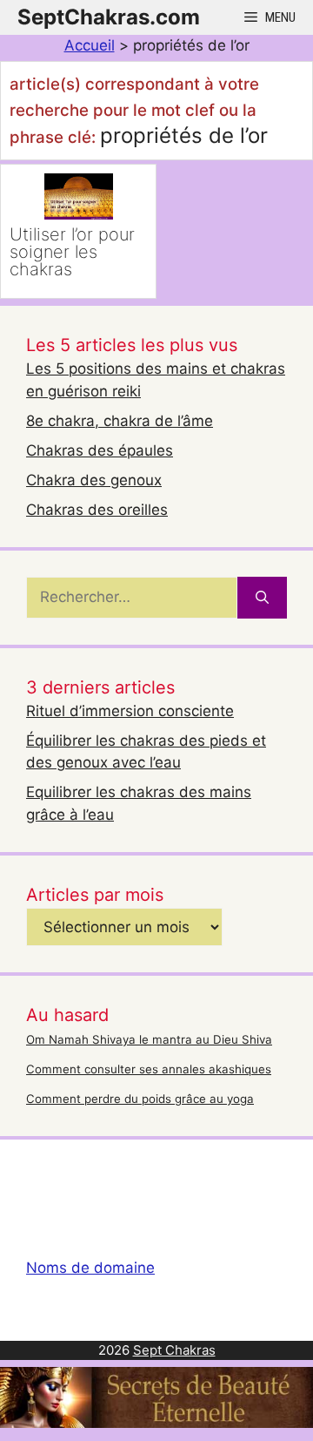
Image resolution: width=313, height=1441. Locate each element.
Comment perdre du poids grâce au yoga (140, 1099)
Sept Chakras (174, 1350)
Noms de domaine (90, 1267)
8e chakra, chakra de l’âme (119, 421)
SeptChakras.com (108, 17)
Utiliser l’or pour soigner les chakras (72, 252)
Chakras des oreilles (97, 509)
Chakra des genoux (94, 480)
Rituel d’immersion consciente (130, 711)
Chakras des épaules (99, 450)
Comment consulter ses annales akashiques (148, 1069)
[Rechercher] (262, 598)
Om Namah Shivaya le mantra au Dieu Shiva (149, 1039)
